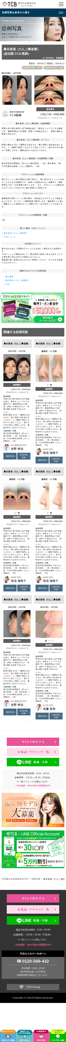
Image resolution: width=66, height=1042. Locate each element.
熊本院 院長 (48, 449)
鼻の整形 (9, 277)
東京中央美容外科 (17, 112)
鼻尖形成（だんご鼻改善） (16, 233)
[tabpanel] (49, 367)
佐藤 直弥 (49, 708)
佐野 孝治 (17, 448)
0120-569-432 (35, 961)
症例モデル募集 (8, 1040)
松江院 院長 (48, 705)
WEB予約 (41, 1040)
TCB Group (33, 986)
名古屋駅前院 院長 (19, 445)
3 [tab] (52, 641)
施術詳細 (10, 456)
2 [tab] (51, 385)
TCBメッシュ (10, 237)
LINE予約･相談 (57, 1040)
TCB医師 (16, 115)
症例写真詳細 (24, 456)
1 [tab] (47, 385)
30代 (7, 284)
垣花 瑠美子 (50, 452)
